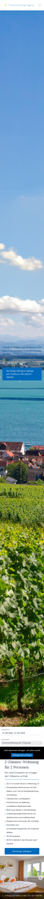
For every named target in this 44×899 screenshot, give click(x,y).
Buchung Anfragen (22, 851)
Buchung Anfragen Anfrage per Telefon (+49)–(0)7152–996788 (20, 374)
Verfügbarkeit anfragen (22, 755)
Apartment (5, 739)
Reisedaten (5, 730)
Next (40, 877)
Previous (3, 877)
